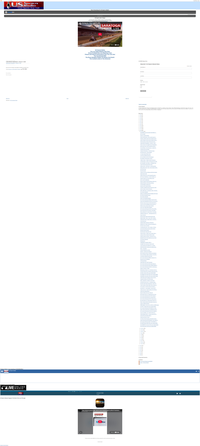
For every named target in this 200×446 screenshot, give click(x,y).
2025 (140, 116)
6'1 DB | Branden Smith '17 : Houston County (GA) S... (148, 314)
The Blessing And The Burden (144, 149)
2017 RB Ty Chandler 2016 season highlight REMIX (148, 306)
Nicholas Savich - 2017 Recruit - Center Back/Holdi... (148, 166)
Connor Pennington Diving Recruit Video (146, 164)
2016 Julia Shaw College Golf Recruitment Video (147, 216)
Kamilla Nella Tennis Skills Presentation (146, 262)
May (141, 337)
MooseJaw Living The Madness (145, 259)
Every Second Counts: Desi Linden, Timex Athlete (147, 210)
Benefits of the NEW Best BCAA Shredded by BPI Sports (149, 193)
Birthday (141, 80)
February (142, 342)
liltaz (139, 364)
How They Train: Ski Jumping (144, 225)
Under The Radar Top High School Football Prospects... (148, 140)
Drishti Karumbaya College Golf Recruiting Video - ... (148, 141)
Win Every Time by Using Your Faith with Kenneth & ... (148, 202)
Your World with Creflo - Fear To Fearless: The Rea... (148, 227)
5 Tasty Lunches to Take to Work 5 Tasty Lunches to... (148, 285)
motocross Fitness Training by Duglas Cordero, (147, 234)
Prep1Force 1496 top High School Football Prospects (148, 138)
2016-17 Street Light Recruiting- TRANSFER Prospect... (148, 309)
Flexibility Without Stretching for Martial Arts (147, 222)
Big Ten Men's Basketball (144, 196)
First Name (142, 71)
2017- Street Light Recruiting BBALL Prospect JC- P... (148, 257)
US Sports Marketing (5, 445)
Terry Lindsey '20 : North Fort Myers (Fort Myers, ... (148, 286)
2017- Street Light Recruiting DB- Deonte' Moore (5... (148, 263)
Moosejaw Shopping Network (144, 230)
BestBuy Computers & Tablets (144, 268)
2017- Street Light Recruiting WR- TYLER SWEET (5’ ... (148, 321)
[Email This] (22, 69)
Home (67, 98)
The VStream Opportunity (144, 239)
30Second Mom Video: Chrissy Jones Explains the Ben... (149, 167)
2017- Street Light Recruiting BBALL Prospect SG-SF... (148, 199)
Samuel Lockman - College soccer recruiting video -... (148, 233)
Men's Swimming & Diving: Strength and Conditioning (148, 253)
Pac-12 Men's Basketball (144, 192)
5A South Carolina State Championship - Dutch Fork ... (148, 283)
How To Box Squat (143, 169)
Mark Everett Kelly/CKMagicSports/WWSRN (145, 361)
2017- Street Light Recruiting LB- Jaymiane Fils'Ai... (148, 297)
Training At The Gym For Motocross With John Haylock (148, 172)
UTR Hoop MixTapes (143, 260)
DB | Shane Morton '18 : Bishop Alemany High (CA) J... (148, 300)
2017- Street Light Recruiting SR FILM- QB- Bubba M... (148, 311)
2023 (140, 119)
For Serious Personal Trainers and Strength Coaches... (148, 318)
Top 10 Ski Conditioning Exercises (145, 155)
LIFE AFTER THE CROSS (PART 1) (145, 315)
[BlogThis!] (23, 69)
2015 (140, 345)
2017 (140, 128)
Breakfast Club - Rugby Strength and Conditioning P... (148, 224)
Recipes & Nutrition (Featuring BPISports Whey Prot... (148, 181)
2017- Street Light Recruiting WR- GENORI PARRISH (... (149, 265)
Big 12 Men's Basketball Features (145, 195)
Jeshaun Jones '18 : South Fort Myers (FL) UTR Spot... (148, 289)
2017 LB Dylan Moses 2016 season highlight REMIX (148, 326)
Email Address (143, 67)
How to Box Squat (143, 170)
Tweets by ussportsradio (143, 104)
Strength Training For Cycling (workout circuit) (147, 178)
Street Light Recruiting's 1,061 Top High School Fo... (148, 137)
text (141, 87)
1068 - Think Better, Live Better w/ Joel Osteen (147, 280)
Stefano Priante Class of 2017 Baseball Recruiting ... (148, 175)
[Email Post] (21, 69)
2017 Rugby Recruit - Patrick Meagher (146, 152)
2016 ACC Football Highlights (144, 135)
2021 (140, 122)
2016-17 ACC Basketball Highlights (145, 198)
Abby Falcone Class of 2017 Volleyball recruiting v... (148, 146)
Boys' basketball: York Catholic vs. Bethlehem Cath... (148, 163)
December (142, 131)
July (141, 334)
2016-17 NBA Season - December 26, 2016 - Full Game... (149, 190)
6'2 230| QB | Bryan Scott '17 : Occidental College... (148, 282)
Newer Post (7, 98)
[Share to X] (24, 69)
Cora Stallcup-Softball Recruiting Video (146, 256)
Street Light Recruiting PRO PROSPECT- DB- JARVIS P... (149, 320)
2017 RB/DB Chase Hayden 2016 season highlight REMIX (149, 274)
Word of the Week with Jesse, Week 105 (146, 292)
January (142, 343)
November (142, 328)
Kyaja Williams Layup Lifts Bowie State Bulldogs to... (148, 132)
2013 (140, 348)
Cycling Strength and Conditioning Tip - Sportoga (147, 245)
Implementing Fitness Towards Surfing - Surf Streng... (148, 219)
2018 (140, 127)
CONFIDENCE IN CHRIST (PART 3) (145, 242)
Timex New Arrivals (143, 221)
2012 (140, 350)
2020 (140, 124)
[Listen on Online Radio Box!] (198, 371)
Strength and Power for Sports (144, 317)
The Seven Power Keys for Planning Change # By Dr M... (149, 271)
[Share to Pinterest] (26, 69)
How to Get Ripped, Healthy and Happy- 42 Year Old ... (148, 254)
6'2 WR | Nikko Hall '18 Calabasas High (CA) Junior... (148, 277)
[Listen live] (2, 371)
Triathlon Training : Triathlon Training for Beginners (148, 160)
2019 (140, 125)
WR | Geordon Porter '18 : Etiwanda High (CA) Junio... (148, 294)
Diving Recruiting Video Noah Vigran (145, 231)
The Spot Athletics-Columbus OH (145, 184)
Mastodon (1, 445)
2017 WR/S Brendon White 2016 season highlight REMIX (149, 323)
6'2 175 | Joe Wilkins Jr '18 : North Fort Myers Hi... (148, 312)
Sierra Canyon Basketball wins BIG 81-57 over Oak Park (148, 201)
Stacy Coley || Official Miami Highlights (146, 207)
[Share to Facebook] (25, 69)
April (141, 339)
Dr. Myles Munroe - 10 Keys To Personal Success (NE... (148, 161)
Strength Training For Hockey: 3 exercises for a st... (148, 236)
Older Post (127, 98)
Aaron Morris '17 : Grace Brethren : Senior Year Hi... (148, 288)
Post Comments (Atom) (13, 100)
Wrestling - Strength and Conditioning (146, 251)
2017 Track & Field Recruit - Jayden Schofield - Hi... (148, 176)
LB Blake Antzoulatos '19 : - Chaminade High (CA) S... (148, 213)
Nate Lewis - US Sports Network (144, 362)
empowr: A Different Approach (144, 303)
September (142, 331)
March (142, 340)
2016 (140, 130)
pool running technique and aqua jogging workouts (147, 228)
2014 (140, 347)
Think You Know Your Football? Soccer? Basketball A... (148, 144)
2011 (140, 351)
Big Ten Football (142, 134)
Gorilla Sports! (105, 21)
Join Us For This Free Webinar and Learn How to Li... (148, 204)
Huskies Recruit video (143, 173)
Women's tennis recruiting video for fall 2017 (147, 205)
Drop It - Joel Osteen (143, 248)
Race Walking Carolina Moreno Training (146, 158)
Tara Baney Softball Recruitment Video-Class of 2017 (148, 187)
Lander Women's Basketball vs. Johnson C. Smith (16, 61)
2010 (140, 353)
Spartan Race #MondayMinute (144, 291)
